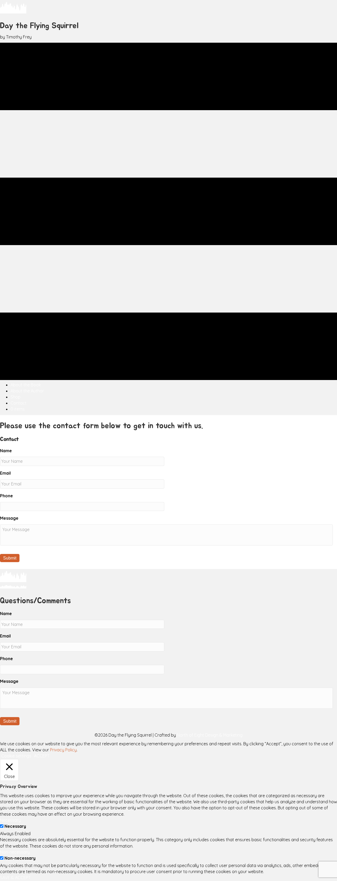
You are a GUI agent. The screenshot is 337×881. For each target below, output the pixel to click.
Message (9, 518)
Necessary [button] (10, 820)
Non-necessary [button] (15, 852)
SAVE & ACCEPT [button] (15, 877)
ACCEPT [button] (41, 755)
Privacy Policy (63, 749)
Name (6, 450)
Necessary (15, 826)
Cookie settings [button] (16, 755)
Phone (6, 495)
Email (5, 473)
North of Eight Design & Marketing (209, 735)
